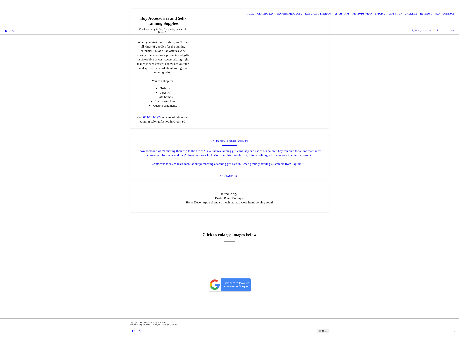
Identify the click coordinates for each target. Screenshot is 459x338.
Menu (324, 331)
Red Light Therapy (318, 13)
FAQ (437, 13)
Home (250, 13)
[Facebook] (6, 31)
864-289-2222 (152, 117)
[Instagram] (13, 31)
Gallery (411, 13)
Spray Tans (342, 13)
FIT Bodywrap (362, 13)
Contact (449, 13)
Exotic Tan (446, 30)
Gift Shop (395, 13)
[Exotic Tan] (31, 14)
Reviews (426, 13)
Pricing (380, 13)
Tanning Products (289, 13)
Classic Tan (265, 13)
